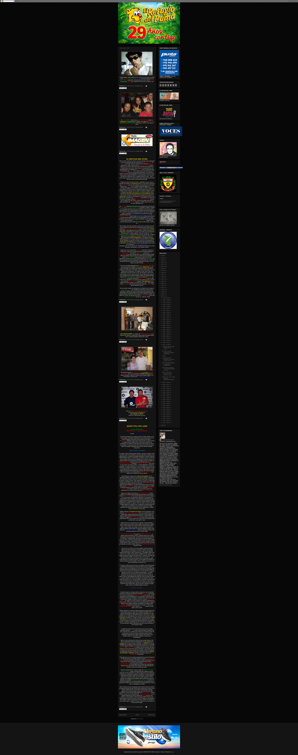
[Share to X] (123, 88)
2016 (162, 277)
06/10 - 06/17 (166, 384)
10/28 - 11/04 (166, 312)
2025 (162, 257)
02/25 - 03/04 (166, 412)
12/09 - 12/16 (166, 304)
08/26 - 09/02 (166, 329)
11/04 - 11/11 (166, 310)
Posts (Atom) (140, 718)
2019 (162, 270)
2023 (162, 262)
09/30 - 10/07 (166, 319)
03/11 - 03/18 (166, 407)
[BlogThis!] (121, 88)
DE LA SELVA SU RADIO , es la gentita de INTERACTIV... (168, 364)
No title (164, 356)
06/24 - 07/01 (166, 382)
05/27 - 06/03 (166, 388)
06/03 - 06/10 (166, 386)
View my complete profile (166, 484)
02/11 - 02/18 (166, 414)
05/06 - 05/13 (166, 392)
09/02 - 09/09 (166, 327)
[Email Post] (146, 85)
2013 (162, 283)
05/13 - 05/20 (166, 390)
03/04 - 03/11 (166, 409)
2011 (162, 287)
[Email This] (120, 88)
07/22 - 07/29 (166, 338)
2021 (162, 266)
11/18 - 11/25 (166, 308)
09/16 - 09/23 (166, 323)
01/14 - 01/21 (166, 420)
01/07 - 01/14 (166, 422)
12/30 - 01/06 (166, 298)
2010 (162, 289)
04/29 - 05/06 (166, 395)
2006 (162, 425)
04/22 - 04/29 (166, 397)
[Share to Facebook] (124, 88)
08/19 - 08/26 (166, 331)
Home (137, 714)
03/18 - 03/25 (166, 405)
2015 (162, 279)
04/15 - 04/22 (166, 399)
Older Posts (151, 714)
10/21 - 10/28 (166, 314)
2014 (162, 281)
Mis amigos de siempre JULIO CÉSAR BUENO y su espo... (168, 369)
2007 (162, 296)
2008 (162, 294)
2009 (162, 291)
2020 (162, 268)
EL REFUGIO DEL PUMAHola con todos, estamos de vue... (168, 359)
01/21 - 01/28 (166, 418)
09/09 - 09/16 (166, 325)
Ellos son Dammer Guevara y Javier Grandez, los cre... (167, 374)
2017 (162, 274)
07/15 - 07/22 (166, 340)
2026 (162, 255)
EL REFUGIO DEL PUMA (167, 440)
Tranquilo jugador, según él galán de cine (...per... (168, 348)
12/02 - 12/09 (166, 306)
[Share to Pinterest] (126, 88)
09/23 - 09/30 (166, 321)
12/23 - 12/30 (166, 300)
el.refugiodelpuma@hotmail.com (168, 201)
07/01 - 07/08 (166, 344)
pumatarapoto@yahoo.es (166, 202)
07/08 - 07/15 (166, 342)
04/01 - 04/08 (166, 401)
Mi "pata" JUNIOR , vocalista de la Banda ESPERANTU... (168, 352)
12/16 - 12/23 (166, 302)
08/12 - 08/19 (166, 334)
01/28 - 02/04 (166, 416)
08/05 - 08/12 (166, 336)
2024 (162, 260)
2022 (162, 264)
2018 (162, 272)
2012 (162, 285)
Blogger (172, 752)
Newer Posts (122, 714)
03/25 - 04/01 (166, 403)
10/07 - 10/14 (166, 317)
